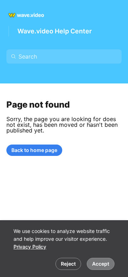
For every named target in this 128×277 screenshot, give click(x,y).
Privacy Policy (30, 247)
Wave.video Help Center (54, 31)
